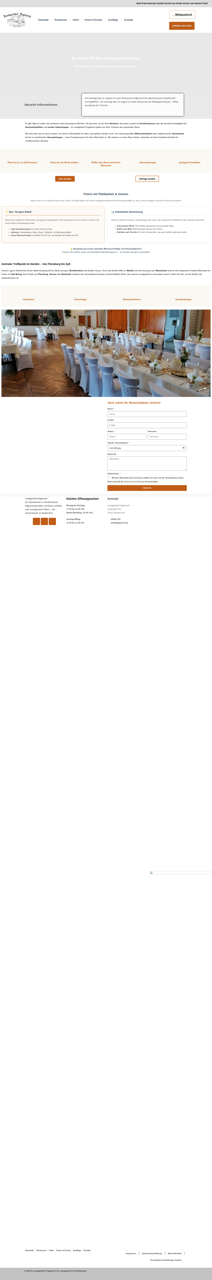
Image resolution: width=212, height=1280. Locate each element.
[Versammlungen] (183, 292)
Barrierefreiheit (174, 1253)
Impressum (131, 1253)
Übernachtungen (147, 162)
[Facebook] (36, 521)
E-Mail (110, 420)
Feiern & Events (93, 20)
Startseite (43, 20)
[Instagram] (44, 521)
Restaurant (61, 20)
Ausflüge (113, 20)
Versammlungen (183, 299)
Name (110, 409)
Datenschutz (113, 473)
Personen (152, 431)
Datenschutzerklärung (134, 481)
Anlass (110, 431)
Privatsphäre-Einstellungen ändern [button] (166, 1260)
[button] (4, 353)
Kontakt (128, 20)
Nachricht (111, 454)
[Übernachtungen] (147, 155)
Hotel (76, 20)
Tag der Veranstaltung (117, 443)
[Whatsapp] (52, 521)
